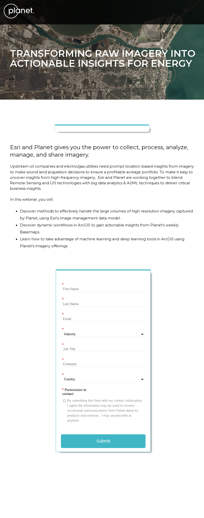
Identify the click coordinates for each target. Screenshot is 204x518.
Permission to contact (74, 392)
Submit (103, 441)
